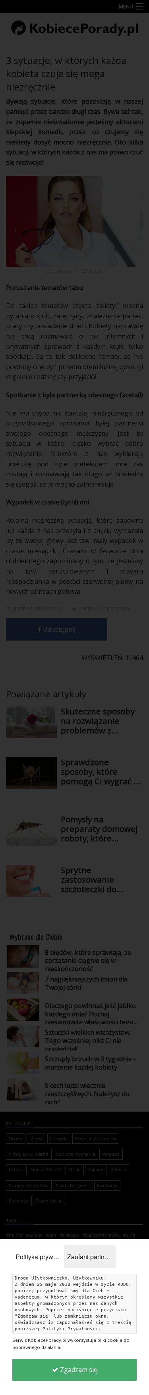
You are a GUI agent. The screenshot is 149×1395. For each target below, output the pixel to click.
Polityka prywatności (39, 1256)
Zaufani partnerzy (91, 1256)
